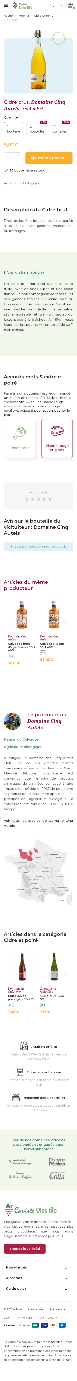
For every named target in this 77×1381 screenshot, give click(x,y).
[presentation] (11, 623)
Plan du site (57, 1309)
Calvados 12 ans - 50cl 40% (53, 645)
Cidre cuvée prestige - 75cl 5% (21, 997)
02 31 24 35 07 (47, 1317)
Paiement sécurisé (17, 1325)
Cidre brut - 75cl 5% (52, 997)
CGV (7, 1317)
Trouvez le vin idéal (24, 1249)
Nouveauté (24, 1317)
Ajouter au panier (51, 158)
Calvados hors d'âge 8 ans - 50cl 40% (21, 647)
